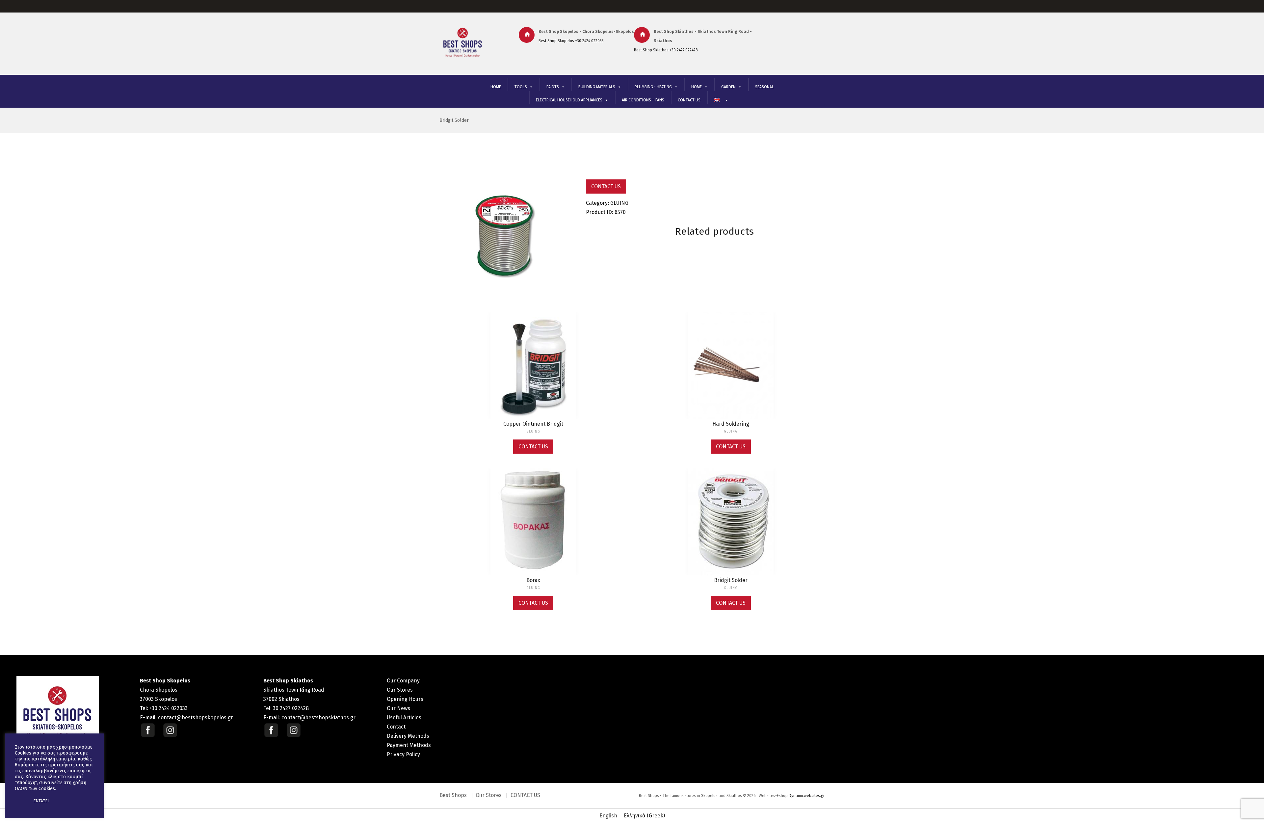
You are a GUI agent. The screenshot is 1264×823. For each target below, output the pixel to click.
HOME (495, 87)
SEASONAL (764, 87)
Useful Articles (404, 717)
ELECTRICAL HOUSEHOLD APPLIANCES (569, 100)
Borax (533, 580)
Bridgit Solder (454, 120)
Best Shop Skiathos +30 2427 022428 (666, 50)
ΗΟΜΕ (696, 87)
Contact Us (606, 186)
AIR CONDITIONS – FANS (643, 100)
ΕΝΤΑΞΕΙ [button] (41, 800)
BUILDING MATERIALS (596, 87)
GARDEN (728, 87)
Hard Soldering (730, 424)
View (533, 358)
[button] (20, 801)
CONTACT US (689, 100)
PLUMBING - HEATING (653, 87)
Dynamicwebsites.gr (807, 795)
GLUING (619, 203)
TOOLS (520, 87)
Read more (533, 372)
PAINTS (552, 87)
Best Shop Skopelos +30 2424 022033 (571, 41)
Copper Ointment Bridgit (533, 424)
